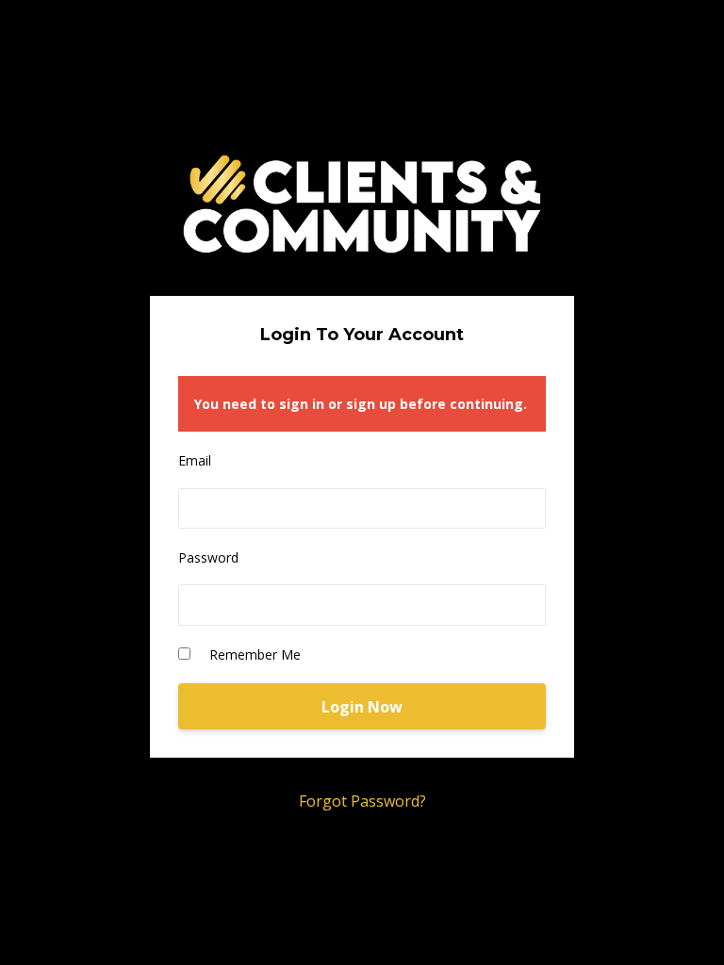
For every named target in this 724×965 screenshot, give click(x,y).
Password (208, 557)
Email (194, 460)
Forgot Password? (362, 801)
